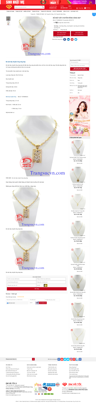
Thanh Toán (29, 369)
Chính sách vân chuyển (32, 374)
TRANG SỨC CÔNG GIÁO (46, 11)
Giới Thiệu (8, 367)
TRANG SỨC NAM (10, 11)
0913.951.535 (78, 33)
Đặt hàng (37, 288)
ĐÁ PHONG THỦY (74, 11)
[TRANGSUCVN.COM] (9, 8)
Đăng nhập (80, 8)
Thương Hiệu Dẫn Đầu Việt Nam (13, 374)
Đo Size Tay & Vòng (52, 370)
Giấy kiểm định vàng (52, 372)
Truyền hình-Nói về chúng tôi (12, 372)
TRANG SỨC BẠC (35, 11)
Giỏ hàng (87, 8)
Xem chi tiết (79, 163)
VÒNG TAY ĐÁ (66, 11)
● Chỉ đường (17, 388)
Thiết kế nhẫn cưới (52, 367)
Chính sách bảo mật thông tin (12, 369)
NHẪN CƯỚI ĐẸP (27, 11)
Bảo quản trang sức (52, 369)
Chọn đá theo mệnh (73, 372)
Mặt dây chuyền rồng (11, 96)
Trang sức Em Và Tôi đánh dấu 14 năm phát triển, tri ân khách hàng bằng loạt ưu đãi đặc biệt (79, 377)
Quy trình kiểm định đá (74, 370)
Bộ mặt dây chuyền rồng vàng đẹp (15, 61)
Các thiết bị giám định (74, 369)
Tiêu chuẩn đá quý (73, 374)
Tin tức (70, 8)
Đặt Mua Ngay (61, 33)
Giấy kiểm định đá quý (53, 374)
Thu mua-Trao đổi (31, 372)
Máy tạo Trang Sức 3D (32, 370)
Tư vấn (94, 14)
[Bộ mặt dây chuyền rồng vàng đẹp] (8, 18)
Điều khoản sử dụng (31, 376)
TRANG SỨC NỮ (18, 11)
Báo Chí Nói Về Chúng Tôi (11, 370)
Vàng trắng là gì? (73, 367)
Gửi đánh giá (43, 302)
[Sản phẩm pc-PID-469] (79, 115)
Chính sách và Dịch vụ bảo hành (34, 367)
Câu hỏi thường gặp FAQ (11, 376)
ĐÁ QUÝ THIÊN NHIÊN (57, 11)
